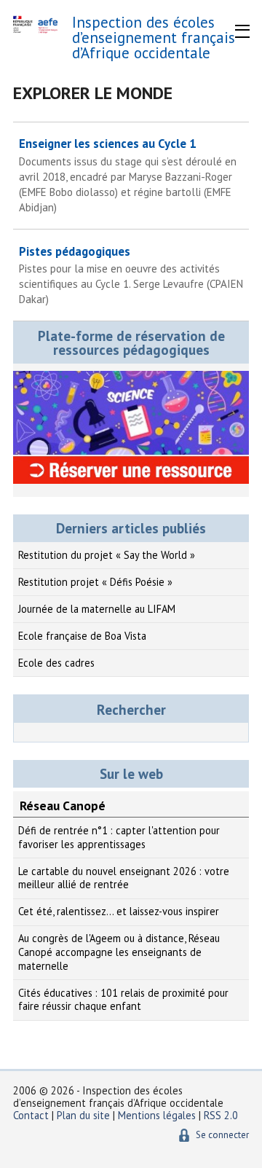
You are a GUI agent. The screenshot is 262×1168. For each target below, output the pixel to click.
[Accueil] (36, 25)
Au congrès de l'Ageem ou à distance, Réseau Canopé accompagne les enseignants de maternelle (119, 951)
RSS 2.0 (221, 1115)
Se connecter (222, 1135)
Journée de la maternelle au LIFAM (96, 609)
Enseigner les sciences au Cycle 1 (128, 175)
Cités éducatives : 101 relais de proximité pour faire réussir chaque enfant (123, 1000)
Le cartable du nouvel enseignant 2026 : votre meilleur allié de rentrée (123, 878)
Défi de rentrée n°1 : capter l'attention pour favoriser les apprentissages (119, 837)
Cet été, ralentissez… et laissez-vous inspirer (118, 911)
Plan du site (85, 1115)
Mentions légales (157, 1115)
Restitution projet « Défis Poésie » (95, 582)
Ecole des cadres (56, 663)
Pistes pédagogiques (131, 275)
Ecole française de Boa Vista (82, 636)
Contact (31, 1115)
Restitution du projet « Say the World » (106, 555)
